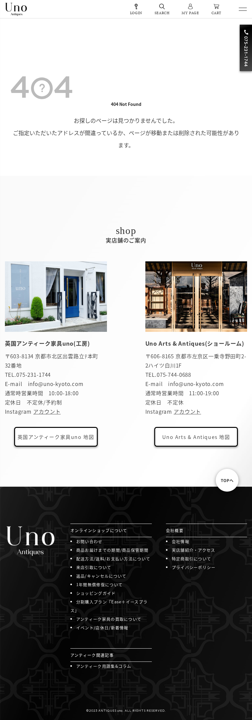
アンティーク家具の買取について (109, 619)
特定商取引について (191, 558)
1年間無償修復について (99, 584)
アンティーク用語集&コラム (104, 666)
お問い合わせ (89, 541)
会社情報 (180, 541)
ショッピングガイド (96, 593)
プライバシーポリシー (194, 567)
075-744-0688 (174, 374)
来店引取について (93, 567)
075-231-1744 (33, 374)
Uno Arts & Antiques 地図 (196, 436)
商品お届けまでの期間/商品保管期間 (112, 550)
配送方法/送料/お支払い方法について (113, 558)
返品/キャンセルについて (101, 576)
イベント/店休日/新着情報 (102, 627)
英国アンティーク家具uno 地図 (56, 436)
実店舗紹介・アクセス (193, 550)
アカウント (47, 411)
